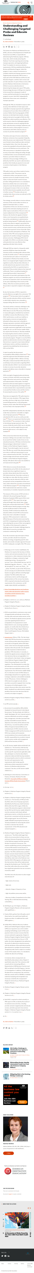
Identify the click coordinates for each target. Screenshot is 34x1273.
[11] (27, 354)
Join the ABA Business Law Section (30, 1265)
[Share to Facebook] (9, 46)
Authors (22, 1263)
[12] (9, 370)
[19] (19, 462)
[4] (27, 212)
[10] (26, 302)
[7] (25, 272)
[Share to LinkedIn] (4, 46)
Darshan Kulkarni (15, 1069)
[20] (18, 485)
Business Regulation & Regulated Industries (12, 23)
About (2, 1263)
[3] (13, 195)
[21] (12, 499)
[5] (17, 220)
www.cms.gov (8, 637)
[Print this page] (14, 46)
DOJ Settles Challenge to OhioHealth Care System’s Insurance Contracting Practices (19, 1050)
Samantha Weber (13, 1056)
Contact (9, 1263)
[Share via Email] (12, 46)
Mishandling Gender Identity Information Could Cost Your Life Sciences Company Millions (19, 1065)
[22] (25, 503)
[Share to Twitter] (6, 46)
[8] (3, 287)
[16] (7, 418)
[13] (25, 391)
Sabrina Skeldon (9, 41)
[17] (12, 420)
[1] (25, 131)
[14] (25, 406)
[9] (9, 295)
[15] (19, 414)
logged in (11, 1194)
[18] (9, 431)
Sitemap (16, 1263)
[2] (13, 191)
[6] (18, 254)
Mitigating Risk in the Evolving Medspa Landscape (20, 1075)
